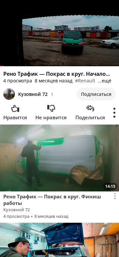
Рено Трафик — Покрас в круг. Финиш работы (52, 199)
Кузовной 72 (33, 94)
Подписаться (96, 94)
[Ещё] (114, 113)
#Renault (85, 80)
